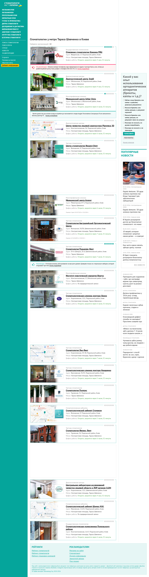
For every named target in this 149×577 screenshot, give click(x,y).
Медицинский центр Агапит (79, 200)
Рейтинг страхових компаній (43, 556)
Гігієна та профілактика (11, 21)
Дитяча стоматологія (10, 24)
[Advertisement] (73, 16)
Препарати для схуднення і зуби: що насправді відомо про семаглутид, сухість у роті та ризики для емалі (133, 281)
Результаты (128, 138)
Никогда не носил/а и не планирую (134, 129)
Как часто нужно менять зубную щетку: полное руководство (132, 247)
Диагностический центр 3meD (80, 78)
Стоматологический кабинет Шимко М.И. (85, 506)
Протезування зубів (9, 15)
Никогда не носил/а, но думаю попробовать (133, 124)
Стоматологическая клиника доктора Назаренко (88, 370)
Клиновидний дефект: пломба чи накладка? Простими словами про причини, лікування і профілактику (132, 321)
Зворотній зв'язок (76, 558)
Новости (5, 50)
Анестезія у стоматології (11, 32)
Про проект (74, 561)
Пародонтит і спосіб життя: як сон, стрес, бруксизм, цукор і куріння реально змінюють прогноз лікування (133, 357)
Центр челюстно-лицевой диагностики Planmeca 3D (90, 125)
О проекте (5, 57)
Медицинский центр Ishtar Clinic (81, 99)
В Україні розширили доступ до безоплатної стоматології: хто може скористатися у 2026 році (133, 223)
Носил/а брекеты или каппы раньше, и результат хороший (135, 110)
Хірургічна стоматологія (11, 35)
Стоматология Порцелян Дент (80, 249)
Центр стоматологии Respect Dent (82, 145)
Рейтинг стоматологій (40, 550)
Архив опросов (128, 142)
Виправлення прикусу (10, 29)
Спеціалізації (74, 553)
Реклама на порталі (8, 60)
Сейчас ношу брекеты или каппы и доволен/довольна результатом (134, 102)
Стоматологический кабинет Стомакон (84, 410)
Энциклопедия (8, 53)
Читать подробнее (83, 69)
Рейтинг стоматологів (40, 553)
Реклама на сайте (76, 550)
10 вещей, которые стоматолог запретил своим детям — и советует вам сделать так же (133, 235)
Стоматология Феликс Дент (78, 430)
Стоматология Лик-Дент (77, 350)
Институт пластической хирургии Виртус (85, 275)
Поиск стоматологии (10, 42)
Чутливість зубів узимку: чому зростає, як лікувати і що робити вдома (133, 342)
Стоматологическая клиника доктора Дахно (86, 295)
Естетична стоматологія (11, 38)
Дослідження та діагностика (13, 26)
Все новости (139, 265)
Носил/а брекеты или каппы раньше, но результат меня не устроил (134, 117)
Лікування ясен (8, 12)
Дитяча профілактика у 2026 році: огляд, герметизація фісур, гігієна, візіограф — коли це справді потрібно (133, 298)
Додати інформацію (77, 556)
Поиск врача (7, 45)
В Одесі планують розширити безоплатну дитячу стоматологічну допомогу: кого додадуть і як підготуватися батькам (133, 260)
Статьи (4, 48)
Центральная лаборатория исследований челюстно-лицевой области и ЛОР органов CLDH (88, 486)
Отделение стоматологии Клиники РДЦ (84, 52)
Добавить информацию (10, 65)
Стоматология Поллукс (76, 390)
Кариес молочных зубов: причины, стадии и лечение (133, 307)
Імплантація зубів (9, 18)
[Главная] (14, 4)
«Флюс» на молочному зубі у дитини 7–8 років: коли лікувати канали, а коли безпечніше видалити (133, 333)
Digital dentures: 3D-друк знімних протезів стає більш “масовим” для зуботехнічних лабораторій (133, 196)
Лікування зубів (8, 10)
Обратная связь (7, 63)
